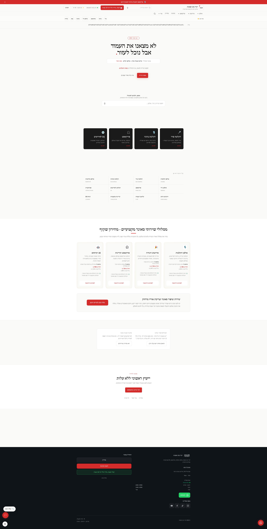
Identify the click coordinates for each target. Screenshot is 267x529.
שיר (106, 19)
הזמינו (67, 7)
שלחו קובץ (104, 478)
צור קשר (134, 398)
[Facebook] (177, 505)
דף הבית (126, 398)
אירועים (192, 13)
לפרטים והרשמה (177, 283)
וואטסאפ (183, 495)
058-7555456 (187, 467)
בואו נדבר (119, 61)
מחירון (167, 13)
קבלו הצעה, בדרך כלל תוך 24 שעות (104, 472)
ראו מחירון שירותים (124, 343)
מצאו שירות (142, 75)
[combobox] (138, 7)
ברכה (100, 19)
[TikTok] (182, 505)
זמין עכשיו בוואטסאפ (92, 7)
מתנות (173, 13)
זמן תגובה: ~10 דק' (78, 7)
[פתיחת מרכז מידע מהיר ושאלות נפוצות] (5, 515)
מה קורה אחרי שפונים (127, 75)
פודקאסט (182, 13)
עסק (72, 19)
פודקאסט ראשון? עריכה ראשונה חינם (133, 2)
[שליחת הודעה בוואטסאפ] (261, 523)
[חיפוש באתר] (155, 14)
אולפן (200, 13)
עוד (161, 13)
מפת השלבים (123, 68)
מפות (189, 475)
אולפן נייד (85, 19)
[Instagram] (188, 505)
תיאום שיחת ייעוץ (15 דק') (157, 343)
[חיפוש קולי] (127, 7)
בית (189, 25)
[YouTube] (171, 505)
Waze (185, 475)
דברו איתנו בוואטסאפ (133, 390)
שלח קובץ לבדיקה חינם (97, 302)
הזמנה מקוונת (104, 466)
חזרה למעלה (80, 519)
